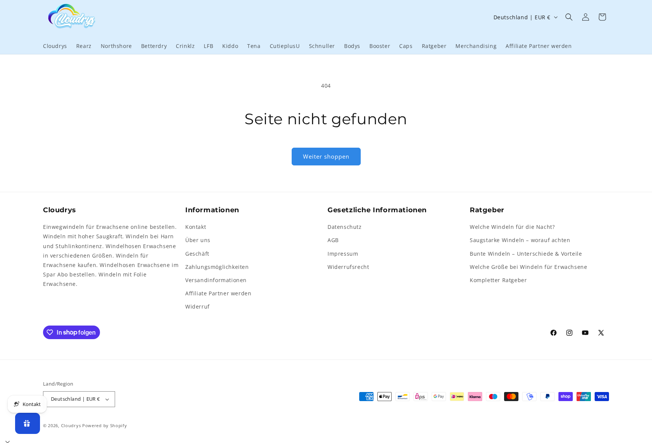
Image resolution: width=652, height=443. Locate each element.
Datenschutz (345, 226)
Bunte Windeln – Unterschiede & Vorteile (526, 253)
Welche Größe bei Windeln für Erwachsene (528, 266)
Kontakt (195, 226)
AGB (333, 240)
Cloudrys (71, 425)
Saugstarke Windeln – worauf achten (520, 240)
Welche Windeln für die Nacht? (512, 226)
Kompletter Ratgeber (498, 280)
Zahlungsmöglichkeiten (217, 266)
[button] (569, 17)
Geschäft (197, 253)
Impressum (343, 253)
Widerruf (197, 306)
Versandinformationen (216, 280)
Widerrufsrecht (348, 266)
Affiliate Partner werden (218, 293)
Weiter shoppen (326, 156)
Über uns (198, 240)
